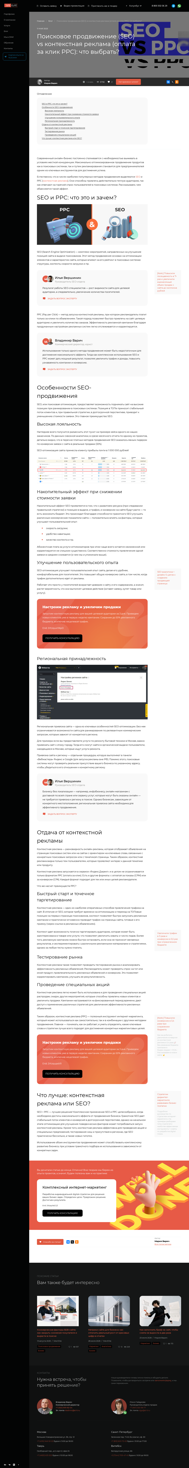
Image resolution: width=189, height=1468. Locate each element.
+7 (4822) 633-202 (44, 1455)
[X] (172, 82)
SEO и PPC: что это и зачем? (54, 104)
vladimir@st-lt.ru (72, 1410)
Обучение (8, 43)
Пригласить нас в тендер (104, 6)
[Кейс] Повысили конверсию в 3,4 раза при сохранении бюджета (166, 1024)
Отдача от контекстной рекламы (57, 124)
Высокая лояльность (54, 111)
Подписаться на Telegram (16, 56)
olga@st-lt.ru (144, 1410)
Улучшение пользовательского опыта (62, 117)
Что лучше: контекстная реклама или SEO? (62, 138)
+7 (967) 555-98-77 (138, 1407)
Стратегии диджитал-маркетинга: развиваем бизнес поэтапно (166, 1100)
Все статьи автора (163, 1244)
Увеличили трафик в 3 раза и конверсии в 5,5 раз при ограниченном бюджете (167, 939)
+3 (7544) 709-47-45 (120, 1455)
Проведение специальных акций (60, 135)
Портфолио (9, 14)
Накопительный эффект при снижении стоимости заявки (72, 114)
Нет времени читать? (128, 82)
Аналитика (106, 1346)
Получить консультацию (62, 638)
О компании (9, 20)
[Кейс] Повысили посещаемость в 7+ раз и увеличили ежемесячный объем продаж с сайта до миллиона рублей (167, 282)
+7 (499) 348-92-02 (45, 1441)
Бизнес (41, 1351)
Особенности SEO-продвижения (57, 107)
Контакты (8, 48)
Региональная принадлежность (60, 121)
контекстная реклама (55, 180)
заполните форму (163, 1380)
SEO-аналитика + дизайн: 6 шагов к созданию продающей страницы (166, 578)
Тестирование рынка (55, 131)
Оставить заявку (48, 6)
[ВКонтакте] (168, 82)
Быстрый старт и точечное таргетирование (65, 128)
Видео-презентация (74, 6)
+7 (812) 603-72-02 (119, 1441)
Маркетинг (94, 1346)
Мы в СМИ (9, 37)
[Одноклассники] (176, 82)
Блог (6, 31)
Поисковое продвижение (49, 1346)
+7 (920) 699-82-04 (64, 1407)
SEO (138, 176)
